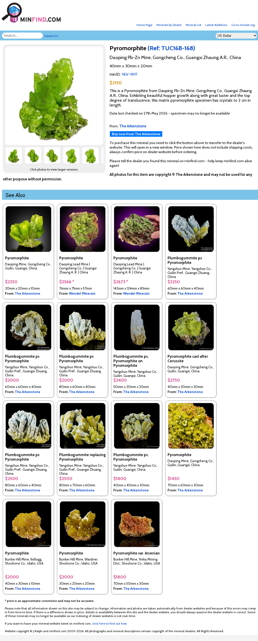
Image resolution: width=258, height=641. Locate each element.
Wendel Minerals (82, 293)
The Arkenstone (27, 293)
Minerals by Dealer (169, 25)
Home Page (144, 25)
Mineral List (193, 25)
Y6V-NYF (130, 74)
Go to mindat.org (243, 25)
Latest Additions (216, 25)
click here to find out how (109, 623)
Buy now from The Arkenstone (136, 134)
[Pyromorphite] (55, 143)
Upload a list (51, 36)
